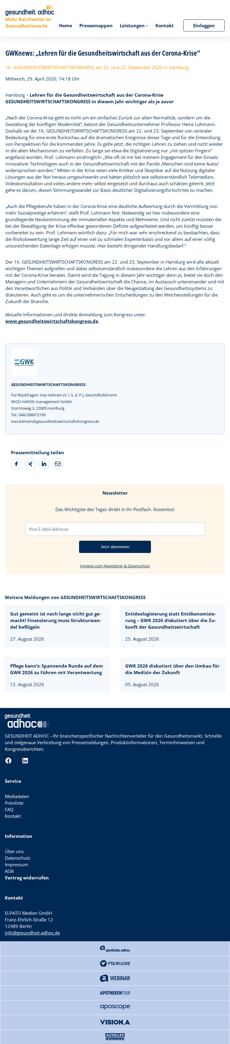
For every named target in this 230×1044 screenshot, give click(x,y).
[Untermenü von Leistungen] (147, 25)
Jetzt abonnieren (115, 547)
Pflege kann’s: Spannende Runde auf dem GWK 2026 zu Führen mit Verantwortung (56, 669)
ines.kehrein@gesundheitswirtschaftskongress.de (55, 421)
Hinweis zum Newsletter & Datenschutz (115, 566)
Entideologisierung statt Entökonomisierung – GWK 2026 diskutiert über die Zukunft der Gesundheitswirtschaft (170, 620)
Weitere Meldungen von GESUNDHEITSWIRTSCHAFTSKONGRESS (75, 597)
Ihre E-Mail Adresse (48, 529)
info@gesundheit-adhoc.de (32, 933)
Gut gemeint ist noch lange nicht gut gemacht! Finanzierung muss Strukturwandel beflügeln (55, 620)
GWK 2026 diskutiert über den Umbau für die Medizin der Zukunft (172, 669)
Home (65, 25)
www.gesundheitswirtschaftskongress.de (51, 321)
